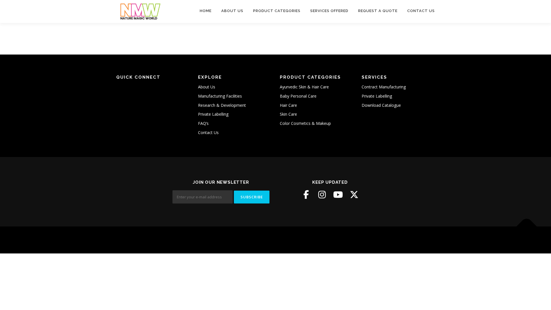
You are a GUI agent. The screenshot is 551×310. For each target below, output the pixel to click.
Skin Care (288, 114)
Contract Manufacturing (384, 87)
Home (206, 11)
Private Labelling (213, 114)
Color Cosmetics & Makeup (305, 123)
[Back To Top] (527, 226)
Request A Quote (377, 11)
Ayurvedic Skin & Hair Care (304, 87)
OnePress (271, 240)
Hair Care (288, 105)
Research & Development (222, 105)
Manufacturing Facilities (220, 96)
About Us (232, 11)
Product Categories (276, 11)
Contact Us (421, 11)
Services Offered (329, 11)
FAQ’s (203, 123)
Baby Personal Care (298, 96)
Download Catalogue (381, 105)
